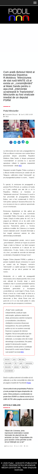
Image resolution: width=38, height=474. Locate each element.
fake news (22, 359)
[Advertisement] (19, 44)
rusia (14, 359)
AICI (20, 165)
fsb (15, 363)
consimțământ (9, 371)
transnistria (29, 363)
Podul (29, 383)
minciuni (7, 359)
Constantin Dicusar (11, 114)
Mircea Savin (9, 446)
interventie (8, 367)
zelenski (16, 367)
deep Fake (25, 367)
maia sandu (8, 363)
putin (21, 363)
